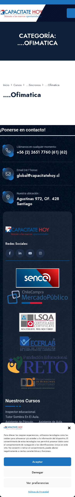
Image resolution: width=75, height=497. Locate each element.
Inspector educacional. (20, 412)
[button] (69, 427)
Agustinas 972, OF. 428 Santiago (38, 201)
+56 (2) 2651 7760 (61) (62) (42, 152)
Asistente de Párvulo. (19, 422)
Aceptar (37, 462)
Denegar (37, 472)
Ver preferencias (37, 483)
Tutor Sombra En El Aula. (22, 417)
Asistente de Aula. (51, 422)
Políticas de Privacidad (38, 491)
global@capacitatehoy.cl (38, 175)
